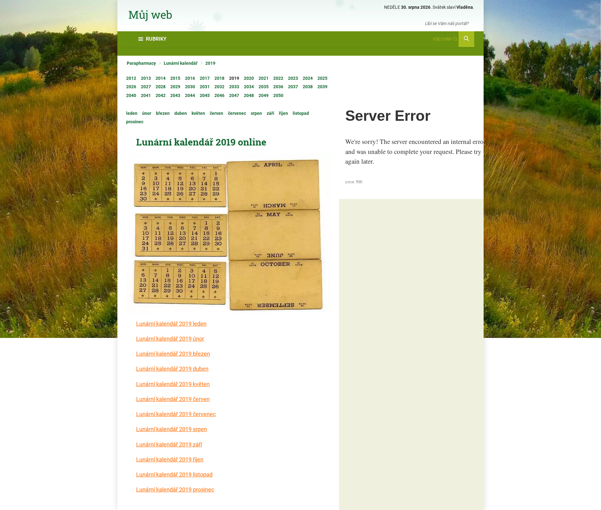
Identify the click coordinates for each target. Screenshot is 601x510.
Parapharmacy (141, 63)
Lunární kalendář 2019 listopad (174, 474)
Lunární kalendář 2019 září (169, 444)
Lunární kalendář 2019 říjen (169, 459)
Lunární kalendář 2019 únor (170, 338)
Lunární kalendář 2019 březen (173, 353)
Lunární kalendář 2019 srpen (171, 429)
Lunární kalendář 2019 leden (171, 323)
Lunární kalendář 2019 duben (172, 368)
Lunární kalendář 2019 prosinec (175, 489)
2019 (210, 63)
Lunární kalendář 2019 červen (173, 399)
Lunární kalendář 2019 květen (173, 384)
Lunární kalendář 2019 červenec (176, 414)
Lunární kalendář (181, 63)
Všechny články (451, 39)
